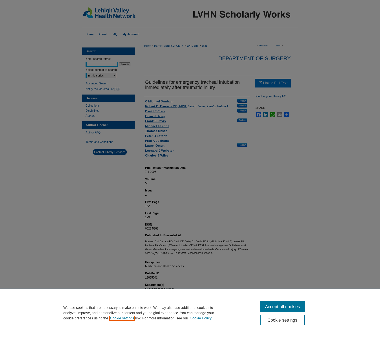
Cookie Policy (201, 318)
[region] (190, 313)
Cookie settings (122, 318)
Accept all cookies (282, 306)
